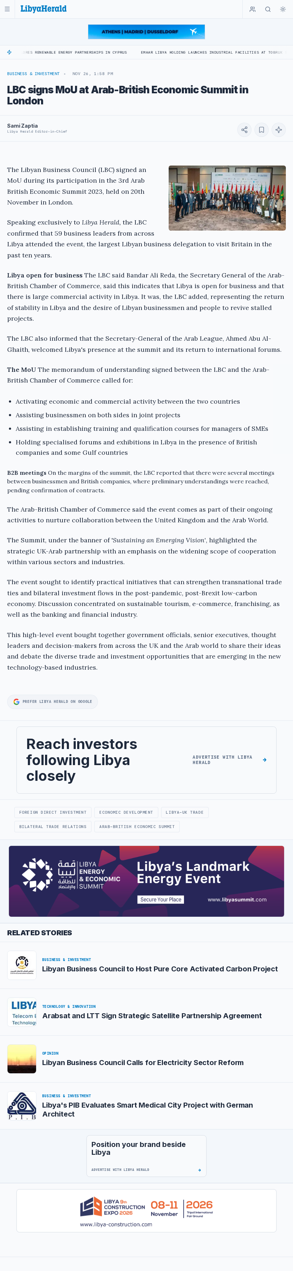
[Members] (252, 9)
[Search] (268, 9)
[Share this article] (244, 130)
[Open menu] (7, 9)
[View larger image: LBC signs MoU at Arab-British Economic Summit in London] (227, 198)
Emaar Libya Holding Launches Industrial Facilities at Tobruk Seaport (196, 52)
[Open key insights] (279, 130)
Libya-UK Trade (185, 812)
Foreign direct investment (53, 812)
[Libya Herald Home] (43, 9)
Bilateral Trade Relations (53, 826)
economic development (126, 812)
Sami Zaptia (22, 126)
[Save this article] (261, 130)
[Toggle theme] (283, 9)
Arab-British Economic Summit (137, 826)
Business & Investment (33, 73)
